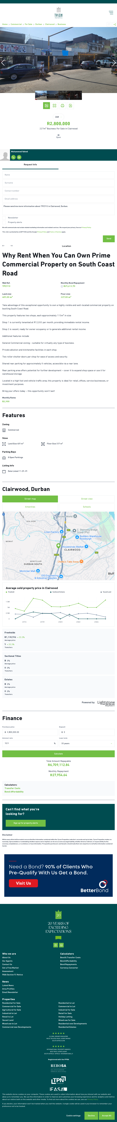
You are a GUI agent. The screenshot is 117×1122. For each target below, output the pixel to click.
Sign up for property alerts (26, 823)
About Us (6, 958)
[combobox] (90, 743)
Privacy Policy (86, 227)
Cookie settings (73, 1116)
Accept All (106, 1116)
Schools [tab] (87, 507)
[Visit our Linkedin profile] (61, 945)
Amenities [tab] (30, 507)
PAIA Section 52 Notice (12, 975)
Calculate (58, 754)
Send (109, 239)
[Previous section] (3, 246)
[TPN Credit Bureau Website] (58, 1080)
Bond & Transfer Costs (70, 958)
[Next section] (11, 246)
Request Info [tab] (30, 165)
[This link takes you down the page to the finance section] (62, 286)
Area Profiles (8, 989)
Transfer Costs (12, 788)
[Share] (114, 24)
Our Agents (7, 961)
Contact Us (7, 964)
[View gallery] (46, 105)
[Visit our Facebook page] (55, 945)
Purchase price (8, 727)
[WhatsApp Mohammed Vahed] (19, 157)
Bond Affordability (14, 792)
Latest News (8, 985)
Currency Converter (69, 968)
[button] (3, 62)
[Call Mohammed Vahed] (13, 157)
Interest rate (7, 738)
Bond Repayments (68, 964)
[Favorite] (109, 24)
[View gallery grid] (54, 105)
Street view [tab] (87, 499)
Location (66, 246)
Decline (91, 1116)
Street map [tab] (30, 499)
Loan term (63, 738)
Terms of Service (55, 232)
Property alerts (15, 222)
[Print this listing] (62, 105)
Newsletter (13, 218)
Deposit (62, 727)
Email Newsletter (10, 992)
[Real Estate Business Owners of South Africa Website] (58, 1069)
